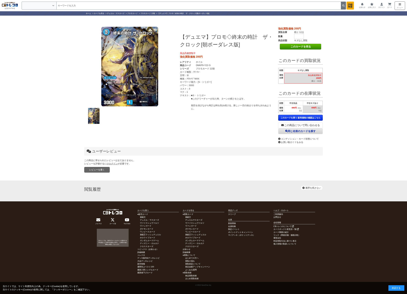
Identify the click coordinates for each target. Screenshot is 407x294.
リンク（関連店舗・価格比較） (286, 235)
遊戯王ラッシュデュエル (150, 235)
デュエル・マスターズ (149, 220)
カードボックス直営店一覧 (285, 229)
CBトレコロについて (282, 226)
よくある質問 (191, 270)
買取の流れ (190, 261)
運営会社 (277, 238)
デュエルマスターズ (193, 220)
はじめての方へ (192, 258)
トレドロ (141, 255)
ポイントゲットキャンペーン (240, 232)
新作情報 (141, 264)
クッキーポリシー (62, 289)
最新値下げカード (145, 273)
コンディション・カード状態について (300, 139)
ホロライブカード (147, 238)
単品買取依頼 (191, 276)
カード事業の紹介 (281, 232)
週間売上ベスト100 (145, 267)
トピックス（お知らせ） (147, 249)
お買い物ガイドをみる (292, 142)
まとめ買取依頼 (192, 278)
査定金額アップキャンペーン (197, 267)
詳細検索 (350, 5)
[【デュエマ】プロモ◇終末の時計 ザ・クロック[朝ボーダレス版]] (130, 66)
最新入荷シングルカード (147, 270)
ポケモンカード (146, 229)
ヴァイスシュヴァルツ (149, 223)
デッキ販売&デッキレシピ (148, 258)
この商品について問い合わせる (302, 125)
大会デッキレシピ (145, 261)
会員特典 (232, 226)
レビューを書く (97, 169)
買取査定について (192, 264)
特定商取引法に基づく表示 (284, 241)
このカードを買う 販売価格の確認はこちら (301, 118)
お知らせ (186, 249)
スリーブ (232, 214)
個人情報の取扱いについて (284, 244)
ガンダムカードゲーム (149, 240)
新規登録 (232, 223)
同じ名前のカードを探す (302, 131)
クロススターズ (146, 246)
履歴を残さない (313, 188)
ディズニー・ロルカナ (149, 243)
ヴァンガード (145, 226)
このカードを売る (301, 46)
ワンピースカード (147, 232)
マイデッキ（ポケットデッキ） (241, 235)
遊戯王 (143, 217)
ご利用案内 (278, 214)
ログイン (113, 163)
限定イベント (234, 229)
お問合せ (277, 217)
